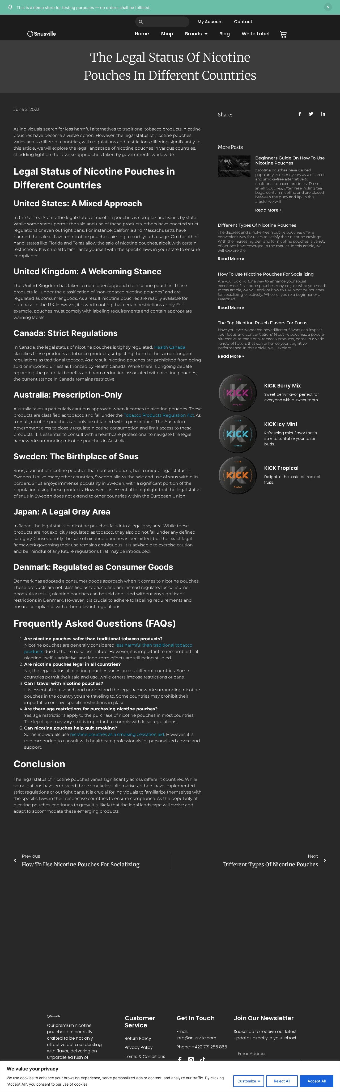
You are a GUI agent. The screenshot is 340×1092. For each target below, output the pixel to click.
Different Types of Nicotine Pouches (257, 225)
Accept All (317, 1081)
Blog (224, 33)
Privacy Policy (139, 1047)
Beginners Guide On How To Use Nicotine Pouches (290, 160)
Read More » (268, 210)
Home (142, 33)
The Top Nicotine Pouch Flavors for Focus (262, 322)
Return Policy (138, 1038)
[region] (170, 1076)
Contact (243, 22)
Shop (167, 33)
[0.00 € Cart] (283, 34)
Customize (246, 1081)
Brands (193, 33)
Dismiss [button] (328, 7)
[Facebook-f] (180, 1060)
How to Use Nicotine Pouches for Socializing (266, 274)
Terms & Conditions (145, 1056)
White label (255, 33)
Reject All (282, 1081)
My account (210, 22)
